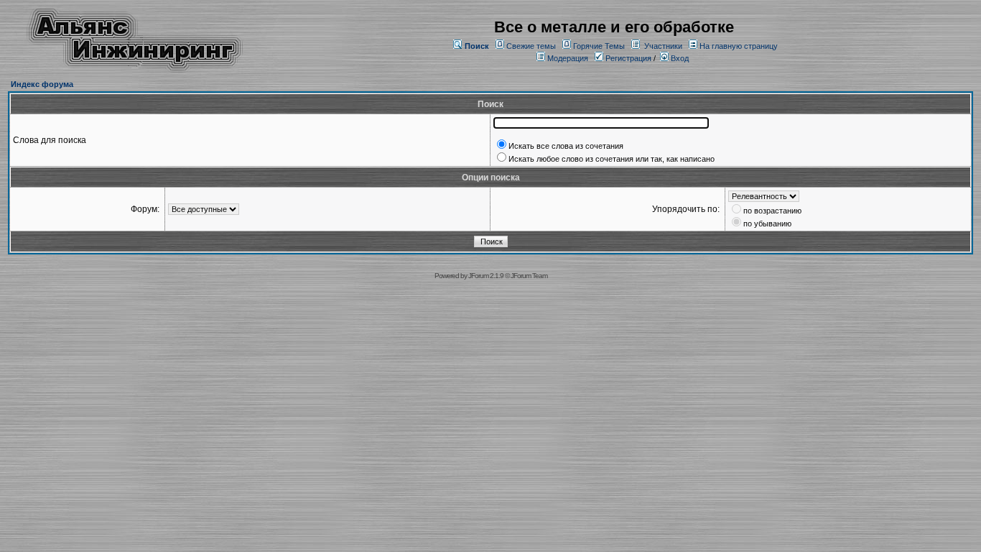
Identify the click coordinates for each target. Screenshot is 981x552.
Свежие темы (531, 46)
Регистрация (627, 58)
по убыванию (767, 223)
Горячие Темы (599, 46)
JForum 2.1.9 (485, 276)
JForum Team (529, 276)
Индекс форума (42, 84)
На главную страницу (738, 46)
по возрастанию (772, 210)
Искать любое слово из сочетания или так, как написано (611, 159)
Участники (663, 46)
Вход (679, 58)
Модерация (567, 58)
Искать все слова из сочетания (565, 146)
